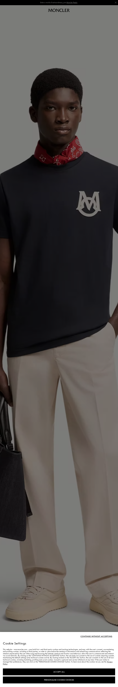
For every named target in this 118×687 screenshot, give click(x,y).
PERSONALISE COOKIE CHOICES (59, 680)
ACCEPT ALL (58, 672)
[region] (59, 659)
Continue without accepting (96, 636)
